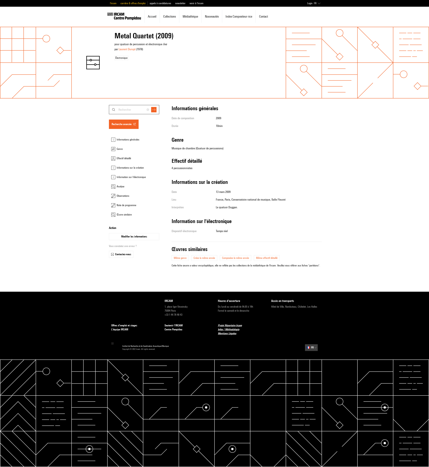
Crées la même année (204, 258)
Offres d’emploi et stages (124, 325)
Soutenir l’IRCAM (174, 325)
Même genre (180, 258)
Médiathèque (190, 16)
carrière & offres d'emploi (132, 3)
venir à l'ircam (196, 3)
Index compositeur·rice (239, 16)
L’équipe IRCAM (119, 329)
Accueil (152, 16)
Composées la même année (235, 258)
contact (263, 16)
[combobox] (134, 109)
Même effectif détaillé (267, 258)
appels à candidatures (160, 3)
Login (310, 3)
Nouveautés (212, 16)
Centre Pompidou (173, 329)
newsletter (180, 3)
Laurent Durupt (127, 49)
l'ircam (113, 3)
